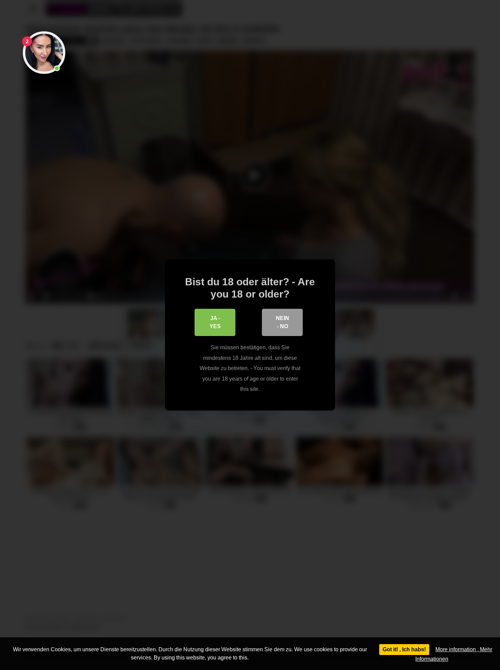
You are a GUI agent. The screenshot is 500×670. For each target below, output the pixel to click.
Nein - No (282, 322)
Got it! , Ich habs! (404, 649)
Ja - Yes (215, 322)
